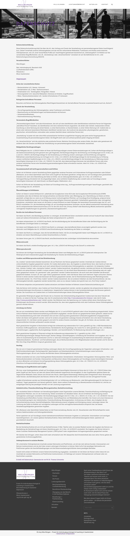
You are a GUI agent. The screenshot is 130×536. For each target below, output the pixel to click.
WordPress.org (89, 522)
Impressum (21, 79)
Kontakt (54, 507)
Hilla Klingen (56, 470)
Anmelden (87, 516)
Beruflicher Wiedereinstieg (61, 489)
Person (54, 476)
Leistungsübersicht (58, 481)
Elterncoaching (57, 502)
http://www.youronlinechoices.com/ (29, 300)
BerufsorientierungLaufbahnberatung (59, 485)
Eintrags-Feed (89, 518)
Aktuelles (55, 504)
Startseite (55, 473)
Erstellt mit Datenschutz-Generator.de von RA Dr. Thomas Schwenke (40, 460)
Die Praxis (55, 479)
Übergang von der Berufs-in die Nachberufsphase (61, 493)
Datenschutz (61, 534)
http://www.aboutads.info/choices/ (80, 298)
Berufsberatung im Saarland (26, 488)
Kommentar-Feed (90, 520)
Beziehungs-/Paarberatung (57, 498)
